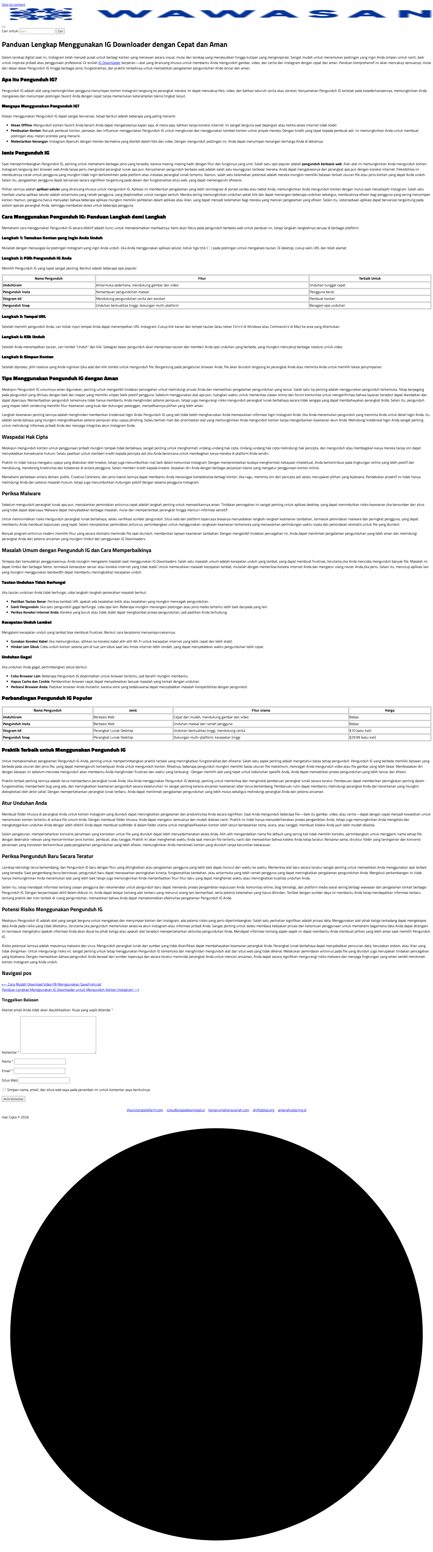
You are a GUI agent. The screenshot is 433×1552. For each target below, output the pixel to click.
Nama (7, 1061)
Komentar (10, 1052)
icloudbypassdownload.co (186, 1110)
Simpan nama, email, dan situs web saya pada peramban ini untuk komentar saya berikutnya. (78, 1089)
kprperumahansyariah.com (228, 1110)
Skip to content (13, 4)
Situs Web (9, 1080)
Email (7, 1070)
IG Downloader (109, 62)
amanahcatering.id (292, 1110)
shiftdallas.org (263, 1110)
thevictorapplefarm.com (145, 1110)
